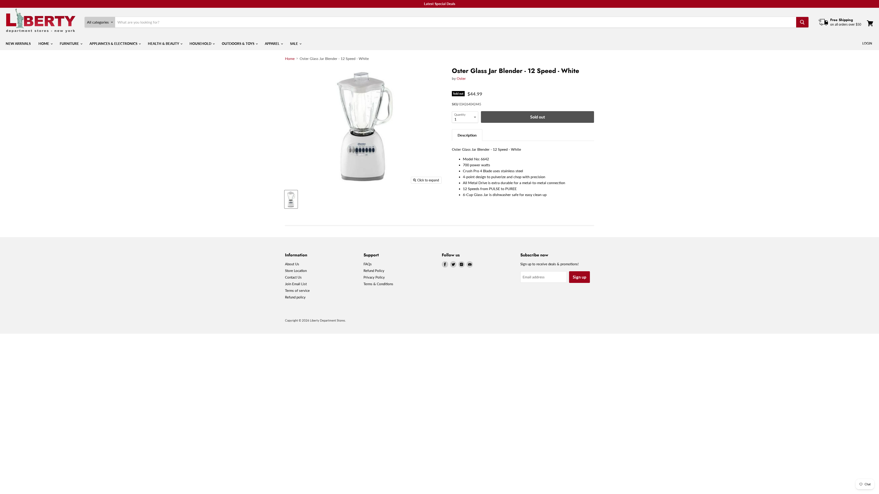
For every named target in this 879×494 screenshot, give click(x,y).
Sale (294, 43)
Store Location (296, 270)
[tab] (467, 135)
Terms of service (297, 290)
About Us (292, 264)
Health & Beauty (164, 43)
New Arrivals (18, 43)
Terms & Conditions (378, 284)
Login (867, 43)
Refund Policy (374, 270)
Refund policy (295, 297)
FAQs (368, 264)
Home (44, 43)
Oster (461, 78)
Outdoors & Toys (238, 43)
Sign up (579, 276)
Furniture (70, 43)
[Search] (802, 22)
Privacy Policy (374, 277)
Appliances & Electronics (114, 43)
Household (201, 43)
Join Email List (296, 284)
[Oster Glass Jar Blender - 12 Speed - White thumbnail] (291, 199)
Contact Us (293, 277)
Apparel (272, 43)
